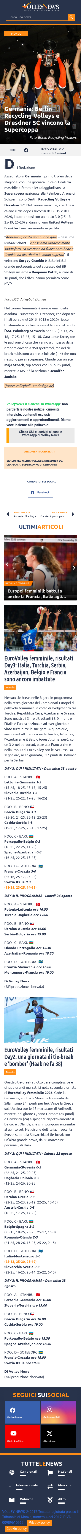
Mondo (16, 33)
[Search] (71, 17)
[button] (26, 150)
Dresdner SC (53, 460)
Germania (13, 464)
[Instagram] (49, 1409)
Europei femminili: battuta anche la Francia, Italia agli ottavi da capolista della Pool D (40, 596)
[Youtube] (13, 1433)
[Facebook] (12, 1410)
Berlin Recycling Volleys (24, 460)
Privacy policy (39, 1523)
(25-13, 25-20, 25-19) (20, 1261)
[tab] (23, 1473)
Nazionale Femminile (17, 583)
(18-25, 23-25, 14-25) (20, 887)
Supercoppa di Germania (39, 464)
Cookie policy (16, 1529)
